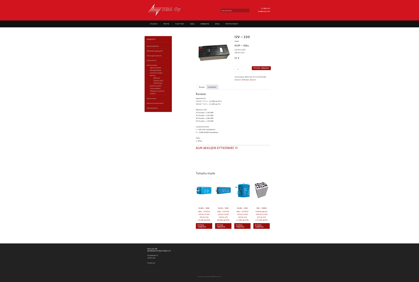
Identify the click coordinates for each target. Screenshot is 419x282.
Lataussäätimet (155, 88)
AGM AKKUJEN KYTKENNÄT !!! (217, 148)
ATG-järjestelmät (155, 70)
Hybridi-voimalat (155, 68)
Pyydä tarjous (261, 68)
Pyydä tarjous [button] (202, 226)
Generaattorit (151, 60)
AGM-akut (245, 79)
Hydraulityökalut (152, 108)
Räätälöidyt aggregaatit (155, 51)
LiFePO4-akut (157, 83)
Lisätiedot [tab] (212, 87)
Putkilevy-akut (158, 80)
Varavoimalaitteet (153, 46)
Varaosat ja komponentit (155, 103)
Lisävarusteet (151, 98)
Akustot (253, 79)
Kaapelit (153, 93)
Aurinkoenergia (152, 65)
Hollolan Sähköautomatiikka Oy (164, 10)
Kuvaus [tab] (202, 87)
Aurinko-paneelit (155, 86)
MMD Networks (216, 276)
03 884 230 (265, 8)
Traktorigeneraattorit (154, 56)
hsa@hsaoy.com (264, 11)
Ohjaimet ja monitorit (157, 91)
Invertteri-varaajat (156, 73)
